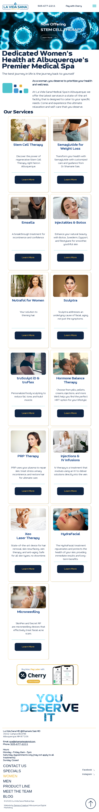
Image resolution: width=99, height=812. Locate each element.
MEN (7, 781)
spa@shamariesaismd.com (22, 742)
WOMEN (10, 776)
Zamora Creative (21, 805)
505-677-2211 (19, 744)
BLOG (8, 796)
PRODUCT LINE (16, 786)
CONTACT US (14, 766)
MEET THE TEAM (17, 791)
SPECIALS (12, 771)
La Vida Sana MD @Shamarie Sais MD (21, 731)
